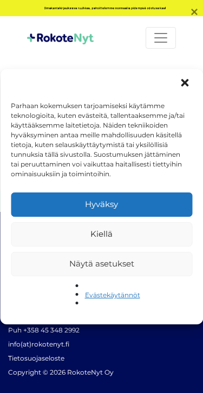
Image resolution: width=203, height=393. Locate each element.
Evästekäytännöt (112, 295)
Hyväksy (101, 204)
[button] (185, 83)
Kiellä (101, 234)
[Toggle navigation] (161, 38)
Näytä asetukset (101, 263)
